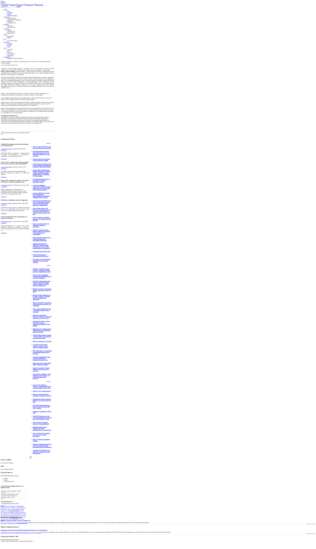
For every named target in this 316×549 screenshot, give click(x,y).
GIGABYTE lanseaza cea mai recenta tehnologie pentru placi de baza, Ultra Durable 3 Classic (42, 417)
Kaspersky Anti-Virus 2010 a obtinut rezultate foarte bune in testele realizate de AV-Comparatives (41, 232)
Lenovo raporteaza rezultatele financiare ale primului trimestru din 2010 (42, 219)
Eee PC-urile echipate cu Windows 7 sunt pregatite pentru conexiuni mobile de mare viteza (42, 386)
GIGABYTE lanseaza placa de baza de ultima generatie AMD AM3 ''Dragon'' (41, 407)
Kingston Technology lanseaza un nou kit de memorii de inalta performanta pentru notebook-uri (42, 446)
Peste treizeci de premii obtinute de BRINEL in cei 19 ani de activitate (41, 261)
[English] (4, 5)
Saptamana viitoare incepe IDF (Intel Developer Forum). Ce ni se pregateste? (24, 530)
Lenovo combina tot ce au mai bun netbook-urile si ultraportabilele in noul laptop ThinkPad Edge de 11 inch (41, 195)
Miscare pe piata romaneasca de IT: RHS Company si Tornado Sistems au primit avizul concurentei (42, 297)
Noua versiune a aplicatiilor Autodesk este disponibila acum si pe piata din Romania (42, 276)
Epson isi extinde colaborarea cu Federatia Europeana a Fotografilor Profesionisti (42, 239)
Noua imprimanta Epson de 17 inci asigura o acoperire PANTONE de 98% (41, 180)
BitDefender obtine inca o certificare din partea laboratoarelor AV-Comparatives (42, 428)
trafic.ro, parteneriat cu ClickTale (42, 341)
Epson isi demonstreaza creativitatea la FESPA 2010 (40, 255)
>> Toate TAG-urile (22, 523)
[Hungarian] (38, 5)
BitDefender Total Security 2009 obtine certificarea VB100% (42, 364)
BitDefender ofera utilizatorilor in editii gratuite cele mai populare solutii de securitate (42, 330)
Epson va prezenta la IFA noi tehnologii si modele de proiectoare (41, 225)
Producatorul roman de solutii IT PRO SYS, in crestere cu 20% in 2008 (42, 400)
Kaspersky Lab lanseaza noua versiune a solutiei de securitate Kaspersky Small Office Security (42, 270)
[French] (11, 5)
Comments (3, 150)
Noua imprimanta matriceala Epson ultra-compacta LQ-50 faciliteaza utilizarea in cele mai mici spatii (41, 154)
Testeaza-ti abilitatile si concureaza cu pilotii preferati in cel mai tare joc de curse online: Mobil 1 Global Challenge (42, 187)
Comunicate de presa (6, 149)
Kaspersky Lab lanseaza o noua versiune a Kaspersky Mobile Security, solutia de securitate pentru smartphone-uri (41, 283)
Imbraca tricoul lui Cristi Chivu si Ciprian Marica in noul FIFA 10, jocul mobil (42, 304)
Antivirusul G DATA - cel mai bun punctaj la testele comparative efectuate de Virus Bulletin (41, 323)
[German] (19, 5)
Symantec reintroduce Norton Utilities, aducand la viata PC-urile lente (41, 369)
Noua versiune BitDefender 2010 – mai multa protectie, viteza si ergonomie (42, 310)
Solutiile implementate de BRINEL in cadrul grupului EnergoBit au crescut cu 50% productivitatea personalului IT (41, 246)
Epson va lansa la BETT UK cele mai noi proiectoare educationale (42, 147)
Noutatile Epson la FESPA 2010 (41, 251)
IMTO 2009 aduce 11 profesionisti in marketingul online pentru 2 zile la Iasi (42, 352)
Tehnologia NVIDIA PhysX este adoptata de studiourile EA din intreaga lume (42, 452)
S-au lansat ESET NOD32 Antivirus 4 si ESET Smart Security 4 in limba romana (40, 346)
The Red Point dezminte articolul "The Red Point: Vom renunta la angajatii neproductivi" (42, 336)
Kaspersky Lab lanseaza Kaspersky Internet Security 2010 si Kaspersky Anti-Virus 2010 (42, 316)
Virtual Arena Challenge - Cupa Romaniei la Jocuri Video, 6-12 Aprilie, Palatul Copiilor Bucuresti (42, 376)
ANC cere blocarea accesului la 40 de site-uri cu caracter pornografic (41, 435)
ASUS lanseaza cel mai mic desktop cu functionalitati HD (41, 423)
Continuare (4, 159)
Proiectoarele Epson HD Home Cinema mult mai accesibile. (41, 159)
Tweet (52, 68)
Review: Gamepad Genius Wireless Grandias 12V (16, 520)
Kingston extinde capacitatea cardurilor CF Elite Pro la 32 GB (42, 395)
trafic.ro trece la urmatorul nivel (42, 391)
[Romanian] (28, 5)
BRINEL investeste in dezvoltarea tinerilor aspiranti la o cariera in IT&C (42, 290)
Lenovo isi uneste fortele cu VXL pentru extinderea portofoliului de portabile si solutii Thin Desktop (42, 165)
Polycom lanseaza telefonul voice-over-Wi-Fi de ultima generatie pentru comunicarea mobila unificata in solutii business (42, 203)
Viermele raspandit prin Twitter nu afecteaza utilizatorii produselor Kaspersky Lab (42, 358)
